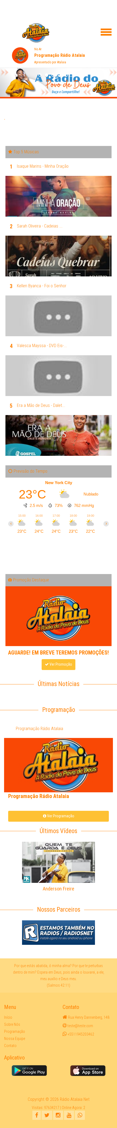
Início (8, 1017)
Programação (14, 1031)
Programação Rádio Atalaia (39, 728)
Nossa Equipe (14, 1038)
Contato (10, 1045)
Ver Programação (60, 816)
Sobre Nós (12, 1024)
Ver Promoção (60, 664)
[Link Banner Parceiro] (58, 932)
